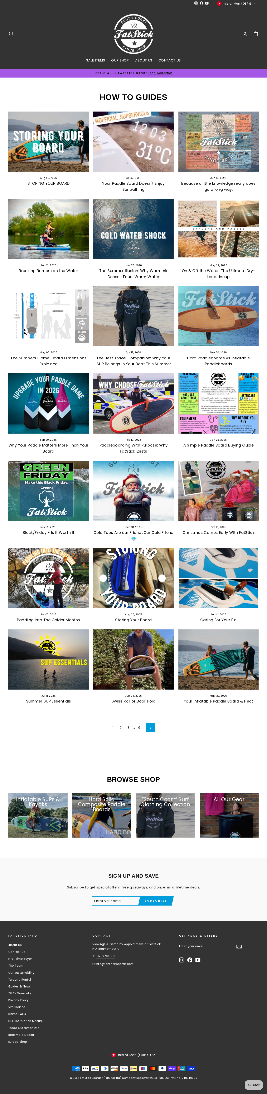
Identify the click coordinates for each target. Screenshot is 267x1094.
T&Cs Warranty (19, 993)
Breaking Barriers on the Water (48, 270)
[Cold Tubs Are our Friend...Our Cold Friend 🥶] (133, 491)
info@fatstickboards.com (115, 964)
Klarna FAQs (17, 1014)
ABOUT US (143, 60)
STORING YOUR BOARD (49, 183)
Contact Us (16, 952)
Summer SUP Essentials (48, 701)
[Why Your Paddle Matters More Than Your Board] (48, 403)
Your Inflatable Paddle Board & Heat (218, 701)
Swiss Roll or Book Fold (133, 701)
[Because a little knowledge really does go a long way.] (218, 142)
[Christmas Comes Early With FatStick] (218, 491)
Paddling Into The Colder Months (48, 619)
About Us (15, 945)
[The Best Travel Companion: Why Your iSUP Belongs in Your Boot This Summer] (133, 316)
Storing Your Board (133, 619)
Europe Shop (17, 1042)
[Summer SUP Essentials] (48, 659)
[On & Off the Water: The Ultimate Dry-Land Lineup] (218, 229)
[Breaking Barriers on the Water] (48, 229)
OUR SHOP (120, 60)
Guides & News (19, 987)
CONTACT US (170, 60)
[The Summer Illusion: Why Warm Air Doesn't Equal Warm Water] (133, 229)
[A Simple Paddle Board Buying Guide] (218, 403)
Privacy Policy (18, 1000)
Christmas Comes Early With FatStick (218, 532)
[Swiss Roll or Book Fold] (133, 659)
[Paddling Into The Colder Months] (48, 578)
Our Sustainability (21, 973)
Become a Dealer (21, 1035)
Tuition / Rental (19, 980)
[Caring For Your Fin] (218, 578)
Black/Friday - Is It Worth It (48, 532)
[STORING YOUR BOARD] (48, 142)
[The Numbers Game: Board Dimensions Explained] (48, 316)
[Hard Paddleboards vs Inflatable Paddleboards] (218, 316)
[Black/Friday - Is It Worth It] (48, 491)
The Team (15, 966)
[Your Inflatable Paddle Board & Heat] (218, 659)
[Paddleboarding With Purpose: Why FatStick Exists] (133, 403)
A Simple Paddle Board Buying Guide (218, 445)
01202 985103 (105, 956)
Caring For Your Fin (218, 619)
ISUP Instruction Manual (25, 1021)
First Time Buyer (20, 959)
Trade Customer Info (24, 1028)
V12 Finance (16, 1007)
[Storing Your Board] (133, 578)
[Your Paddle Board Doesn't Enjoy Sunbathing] (133, 142)
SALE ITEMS (95, 60)
